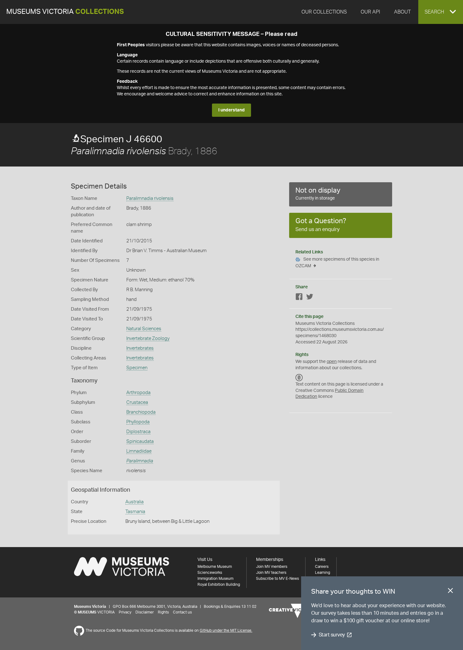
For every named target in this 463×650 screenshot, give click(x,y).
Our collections (324, 11)
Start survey (332, 634)
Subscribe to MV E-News (277, 578)
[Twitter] (309, 298)
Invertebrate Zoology (147, 338)
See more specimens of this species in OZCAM (337, 262)
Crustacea (137, 402)
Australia (134, 502)
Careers (322, 566)
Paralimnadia (139, 461)
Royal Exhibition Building (218, 584)
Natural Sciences (143, 328)
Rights (163, 612)
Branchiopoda (141, 412)
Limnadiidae (138, 451)
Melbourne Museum (214, 566)
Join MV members (271, 566)
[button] (440, 12)
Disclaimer (144, 612)
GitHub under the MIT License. (226, 630)
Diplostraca (138, 431)
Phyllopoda (138, 422)
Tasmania (135, 511)
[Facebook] (299, 298)
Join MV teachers (271, 572)
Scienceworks (209, 572)
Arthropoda (138, 392)
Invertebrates (140, 348)
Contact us (182, 612)
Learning (322, 572)
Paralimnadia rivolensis (150, 198)
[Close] (450, 591)
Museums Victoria (65, 11)
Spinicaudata (140, 441)
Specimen (136, 367)
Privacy (125, 612)
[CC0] (299, 377)
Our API (370, 11)
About (402, 11)
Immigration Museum (215, 578)
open (332, 361)
